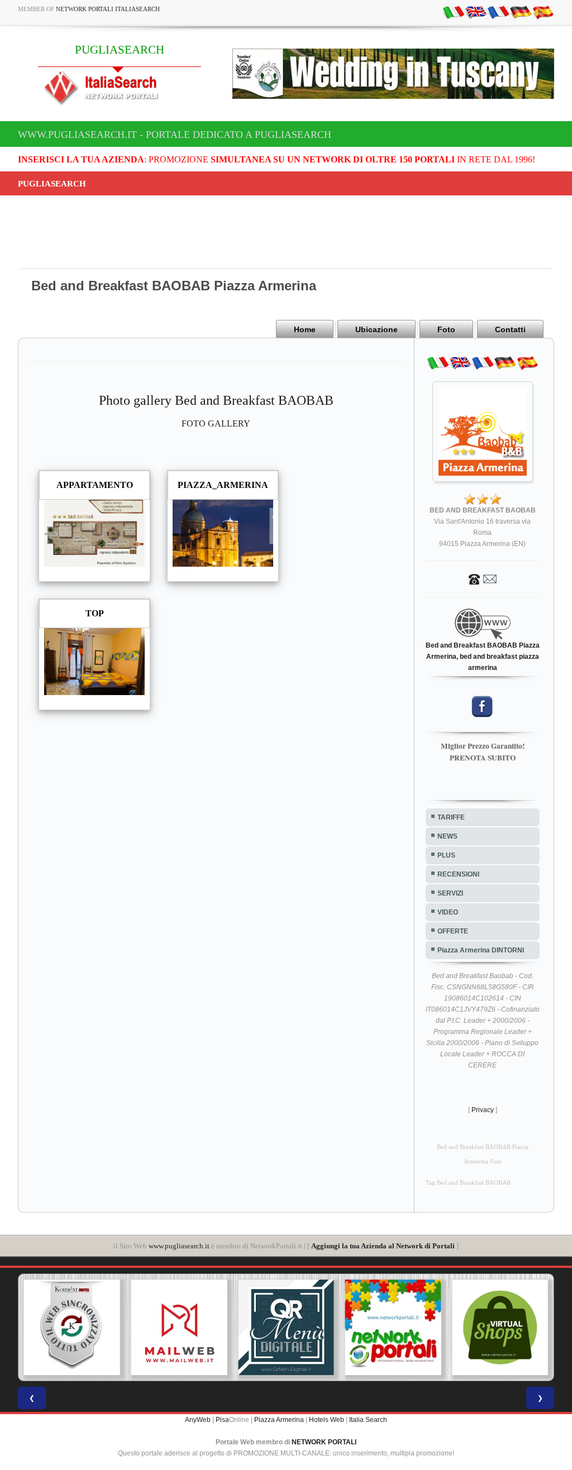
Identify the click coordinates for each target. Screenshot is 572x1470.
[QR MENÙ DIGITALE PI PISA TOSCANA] (286, 1328)
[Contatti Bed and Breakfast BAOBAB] (483, 578)
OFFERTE (452, 931)
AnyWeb (198, 1420)
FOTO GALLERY (216, 423)
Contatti (510, 329)
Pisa (222, 1420)
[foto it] (453, 11)
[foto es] (543, 11)
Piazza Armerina (279, 1420)
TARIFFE (451, 817)
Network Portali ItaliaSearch (108, 9)
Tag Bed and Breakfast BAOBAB (468, 1183)
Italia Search (368, 1420)
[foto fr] (498, 11)
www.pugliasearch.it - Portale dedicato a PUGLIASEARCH (174, 134)
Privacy (482, 1110)
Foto (446, 329)
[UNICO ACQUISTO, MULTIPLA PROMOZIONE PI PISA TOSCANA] (393, 1328)
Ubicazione (376, 329)
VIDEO (447, 912)
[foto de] (520, 11)
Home (305, 329)
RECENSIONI (458, 874)
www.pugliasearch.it (179, 1246)
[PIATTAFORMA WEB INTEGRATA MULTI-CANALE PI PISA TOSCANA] (72, 1328)
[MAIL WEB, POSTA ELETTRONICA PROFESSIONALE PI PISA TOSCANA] (179, 1328)
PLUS (446, 855)
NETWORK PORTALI (324, 1442)
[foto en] (476, 11)
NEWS (447, 836)
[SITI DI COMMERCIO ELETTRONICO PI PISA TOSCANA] (500, 1328)
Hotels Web (326, 1420)
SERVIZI (450, 893)
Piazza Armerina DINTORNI (480, 950)
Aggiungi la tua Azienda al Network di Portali (383, 1246)
